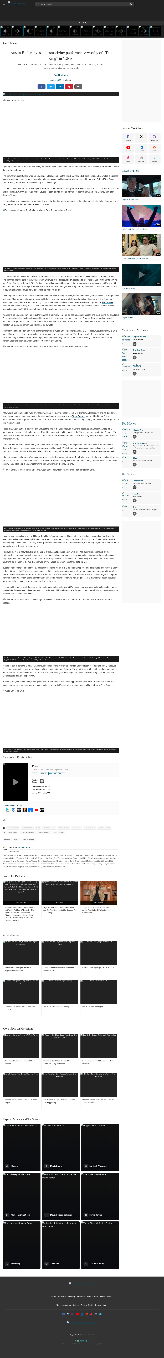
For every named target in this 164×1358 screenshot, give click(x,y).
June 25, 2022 (55, 80)
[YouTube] (36, 810)
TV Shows (62, 1297)
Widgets (154, 161)
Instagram (154, 140)
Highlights (82, 23)
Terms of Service (87, 1305)
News (5, 43)
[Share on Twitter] (51, 86)
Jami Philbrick (61, 75)
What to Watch (92, 1297)
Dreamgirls (56, 341)
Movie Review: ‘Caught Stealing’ (56, 1007)
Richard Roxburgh (53, 188)
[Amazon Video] (30, 810)
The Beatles (107, 302)
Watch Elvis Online (13, 805)
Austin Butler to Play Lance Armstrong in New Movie (58, 969)
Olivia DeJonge (49, 183)
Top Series (128, 474)
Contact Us (66, 1305)
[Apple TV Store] (19, 810)
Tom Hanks (8, 183)
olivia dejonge (44, 832)
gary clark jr (49, 828)
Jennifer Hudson (40, 341)
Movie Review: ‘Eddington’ (93, 1007)
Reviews (13, 43)
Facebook (128, 140)
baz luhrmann (90, 828)
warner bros (27, 828)
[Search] (131, 4)
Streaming (71, 1297)
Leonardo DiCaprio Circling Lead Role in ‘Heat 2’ (20, 1008)
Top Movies (129, 423)
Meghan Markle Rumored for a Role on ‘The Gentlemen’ (98, 1101)
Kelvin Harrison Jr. (86, 188)
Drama (43, 773)
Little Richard (11, 192)
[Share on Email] (78, 86)
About (58, 1305)
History (52, 773)
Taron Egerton (78, 416)
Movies (16, 839)
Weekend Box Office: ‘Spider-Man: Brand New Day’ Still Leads (57, 1062)
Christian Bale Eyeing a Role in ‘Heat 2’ (98, 968)
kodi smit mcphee (10, 832)
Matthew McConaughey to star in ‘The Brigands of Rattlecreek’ (20, 969)
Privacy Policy (100, 1305)
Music (61, 773)
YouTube (128, 151)
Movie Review (138, 340)
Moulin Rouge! (112, 167)
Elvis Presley (93, 167)
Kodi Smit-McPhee (56, 192)
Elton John (49, 420)
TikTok (128, 161)
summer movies (104, 828)
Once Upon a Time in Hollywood (43, 176)
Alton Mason (113, 188)
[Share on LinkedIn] (60, 86)
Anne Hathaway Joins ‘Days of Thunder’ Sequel (21, 1101)
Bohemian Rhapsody (88, 413)
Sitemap (76, 1305)
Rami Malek (23, 413)
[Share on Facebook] (41, 86)
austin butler (13, 828)
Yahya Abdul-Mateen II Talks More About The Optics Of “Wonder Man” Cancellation (96, 910)
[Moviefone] (18, 3)
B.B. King (102, 188)
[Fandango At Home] (25, 810)
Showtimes (81, 1297)
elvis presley (59, 832)
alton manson (63, 828)
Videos (102, 1297)
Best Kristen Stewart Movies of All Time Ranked (98, 1062)
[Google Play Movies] (7, 810)
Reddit (154, 151)
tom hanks (76, 828)
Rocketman (63, 420)
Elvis (38, 167)
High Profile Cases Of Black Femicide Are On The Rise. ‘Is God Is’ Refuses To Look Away (59, 910)
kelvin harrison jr (27, 832)
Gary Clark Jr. (24, 192)
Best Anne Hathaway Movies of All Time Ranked (21, 1062)
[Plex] (42, 810)
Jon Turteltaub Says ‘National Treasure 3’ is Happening (59, 1101)
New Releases (28, 839)
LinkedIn (141, 151)
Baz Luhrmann (16, 170)
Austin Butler (21, 176)
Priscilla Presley (34, 183)
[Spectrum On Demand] (13, 810)
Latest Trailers (130, 170)
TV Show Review (139, 369)
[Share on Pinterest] (69, 86)
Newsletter (141, 161)
